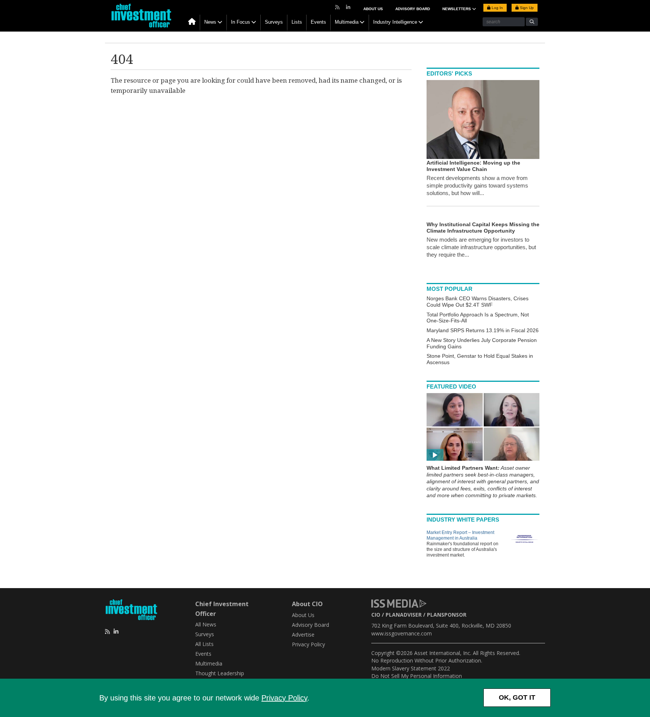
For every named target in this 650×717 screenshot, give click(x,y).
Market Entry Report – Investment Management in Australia (460, 535)
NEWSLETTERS (457, 9)
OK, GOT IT (517, 697)
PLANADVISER (404, 614)
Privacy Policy (284, 698)
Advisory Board (412, 9)
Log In (497, 8)
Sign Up (526, 8)
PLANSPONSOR (446, 614)
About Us (373, 9)
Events (318, 22)
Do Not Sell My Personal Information (416, 675)
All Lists (204, 643)
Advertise (303, 634)
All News (205, 624)
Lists (297, 22)
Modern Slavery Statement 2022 (410, 668)
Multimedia (346, 22)
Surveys (274, 22)
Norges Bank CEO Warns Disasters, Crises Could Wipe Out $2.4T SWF (478, 301)
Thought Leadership (219, 673)
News (210, 22)
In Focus (240, 22)
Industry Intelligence (395, 22)
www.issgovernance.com (401, 633)
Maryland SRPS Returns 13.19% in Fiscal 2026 (483, 330)
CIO (375, 614)
